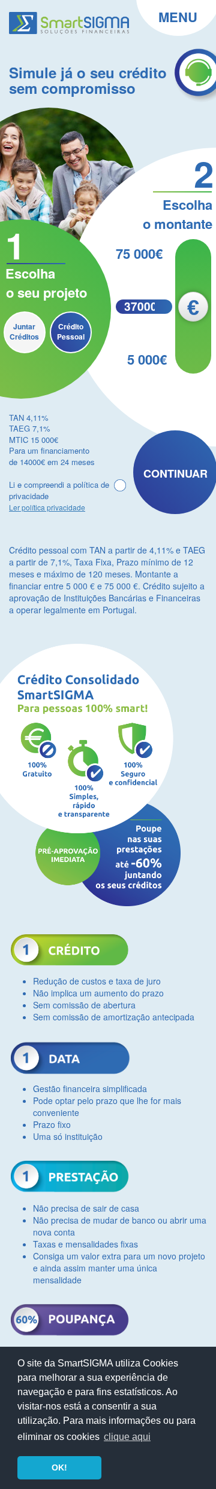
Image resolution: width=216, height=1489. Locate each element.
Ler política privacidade (47, 507)
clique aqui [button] (127, 1437)
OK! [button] (59, 1467)
